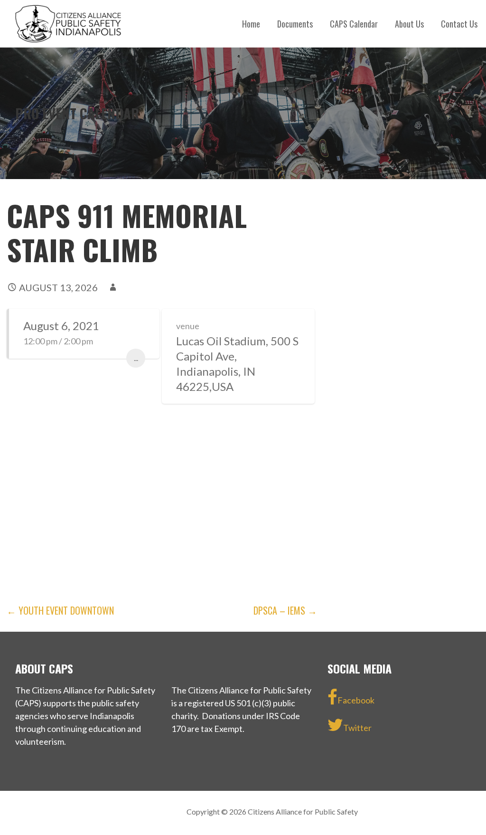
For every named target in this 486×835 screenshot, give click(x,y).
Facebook (355, 700)
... (136, 357)
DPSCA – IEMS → (285, 610)
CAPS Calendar (354, 24)
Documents (295, 24)
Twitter (357, 727)
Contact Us (459, 24)
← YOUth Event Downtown (60, 610)
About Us (409, 24)
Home (251, 24)
